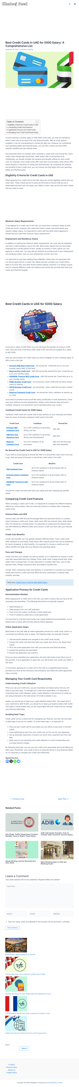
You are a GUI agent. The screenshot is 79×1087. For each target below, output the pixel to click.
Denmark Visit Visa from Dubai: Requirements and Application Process (28, 994)
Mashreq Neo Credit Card (19, 371)
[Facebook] (7, 761)
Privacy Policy (11, 1067)
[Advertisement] (39, 24)
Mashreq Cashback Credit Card (22, 392)
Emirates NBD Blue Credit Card (21, 366)
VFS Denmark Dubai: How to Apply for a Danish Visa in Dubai (25, 974)
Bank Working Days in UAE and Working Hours (54, 863)
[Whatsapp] (15, 761)
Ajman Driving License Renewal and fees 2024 (20, 862)
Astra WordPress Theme (54, 1083)
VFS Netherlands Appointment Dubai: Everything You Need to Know (27, 1013)
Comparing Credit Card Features (20, 127)
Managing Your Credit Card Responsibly (23, 132)
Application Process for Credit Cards (22, 130)
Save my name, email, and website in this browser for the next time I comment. (39, 922)
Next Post (63, 799)
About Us (11, 1070)
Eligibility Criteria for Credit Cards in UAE (23, 125)
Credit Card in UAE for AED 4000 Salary (31, 582)
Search (7, 1045)
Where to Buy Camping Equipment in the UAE (20, 954)
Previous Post (17, 799)
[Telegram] (18, 761)
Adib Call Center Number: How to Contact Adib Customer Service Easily (57, 834)
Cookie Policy (11, 1073)
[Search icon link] (70, 4)
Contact (11, 1065)
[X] (11, 761)
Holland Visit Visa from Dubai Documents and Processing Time (25, 1033)
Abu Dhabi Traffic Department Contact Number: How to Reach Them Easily (21, 835)
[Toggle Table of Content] (36, 122)
